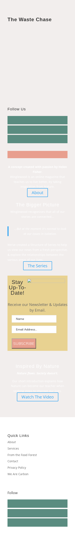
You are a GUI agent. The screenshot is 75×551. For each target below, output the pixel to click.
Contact (13, 461)
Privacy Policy (17, 468)
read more (19, 82)
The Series (38, 266)
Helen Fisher (22, 52)
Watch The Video (37, 397)
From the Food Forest (22, 455)
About (37, 192)
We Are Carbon (18, 474)
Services (13, 448)
